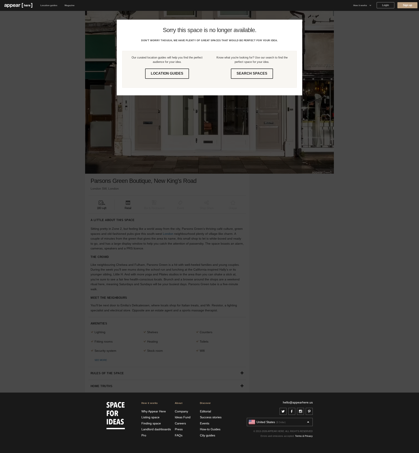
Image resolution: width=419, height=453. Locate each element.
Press (179, 429)
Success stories (211, 417)
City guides (207, 435)
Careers (180, 423)
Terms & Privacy (304, 436)
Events (204, 423)
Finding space (151, 423)
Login (385, 5)
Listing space (150, 417)
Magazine (70, 5)
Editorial (205, 411)
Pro (143, 435)
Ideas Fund (183, 417)
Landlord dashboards (156, 429)
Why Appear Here (153, 411)
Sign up (407, 5)
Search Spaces (252, 73)
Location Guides (167, 73)
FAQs (178, 435)
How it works (360, 5)
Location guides (48, 5)
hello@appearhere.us (298, 402)
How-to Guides (210, 429)
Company (181, 411)
